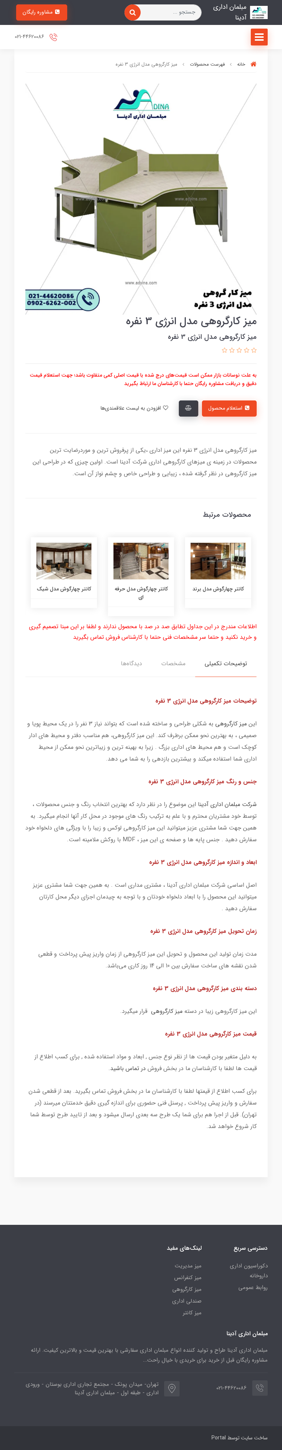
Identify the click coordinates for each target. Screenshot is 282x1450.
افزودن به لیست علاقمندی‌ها (131, 408)
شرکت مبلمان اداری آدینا (227, 804)
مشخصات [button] (173, 663)
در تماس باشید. (127, 1068)
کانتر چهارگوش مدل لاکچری (55, 593)
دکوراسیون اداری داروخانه (249, 1271)
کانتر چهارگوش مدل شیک (132, 589)
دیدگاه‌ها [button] (131, 663)
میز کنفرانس (188, 1277)
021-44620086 (30, 37)
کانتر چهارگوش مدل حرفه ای (209, 593)
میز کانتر (192, 1312)
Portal (219, 1438)
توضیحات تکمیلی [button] (226, 663)
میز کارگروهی (231, 723)
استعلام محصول (226, 408)
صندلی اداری (187, 1301)
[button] (253, 350)
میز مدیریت (188, 1266)
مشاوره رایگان (38, 12)
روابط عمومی (253, 1287)
